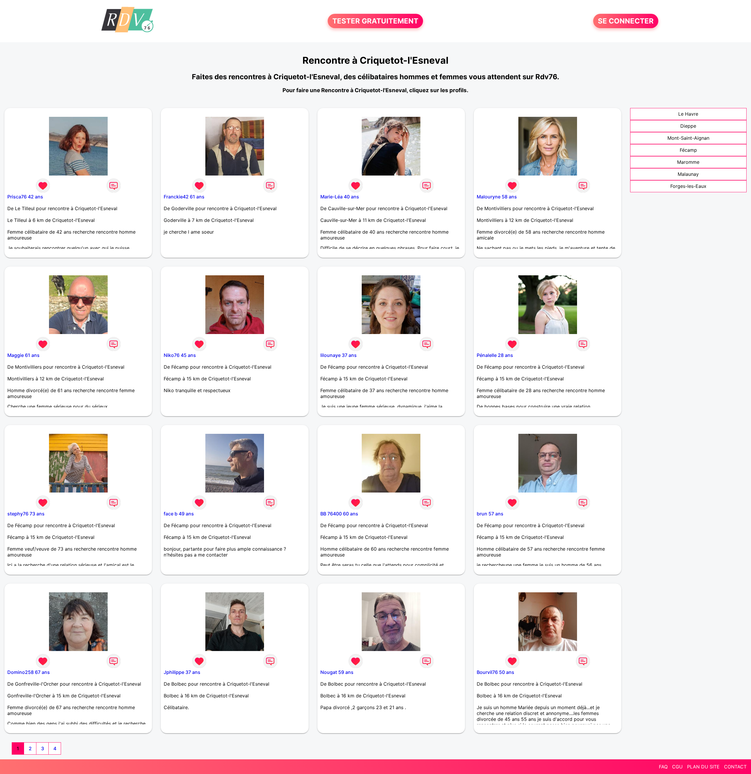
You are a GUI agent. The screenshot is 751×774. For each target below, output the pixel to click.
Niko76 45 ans (180, 355)
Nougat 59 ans (336, 672)
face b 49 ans (179, 514)
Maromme (688, 162)
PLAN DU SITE (703, 767)
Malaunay (688, 174)
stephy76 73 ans (26, 514)
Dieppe (688, 126)
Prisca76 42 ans (25, 197)
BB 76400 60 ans (339, 514)
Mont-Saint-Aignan (688, 138)
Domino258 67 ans (28, 672)
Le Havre (688, 114)
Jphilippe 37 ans (182, 672)
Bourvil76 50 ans (495, 672)
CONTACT (735, 767)
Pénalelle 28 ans (495, 355)
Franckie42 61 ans (184, 197)
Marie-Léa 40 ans (339, 197)
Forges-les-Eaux (688, 186)
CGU (677, 767)
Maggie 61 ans (23, 355)
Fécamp (688, 150)
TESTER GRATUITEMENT (375, 21)
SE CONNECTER (626, 21)
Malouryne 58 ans (497, 197)
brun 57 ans (490, 514)
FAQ (663, 767)
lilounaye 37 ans (338, 355)
